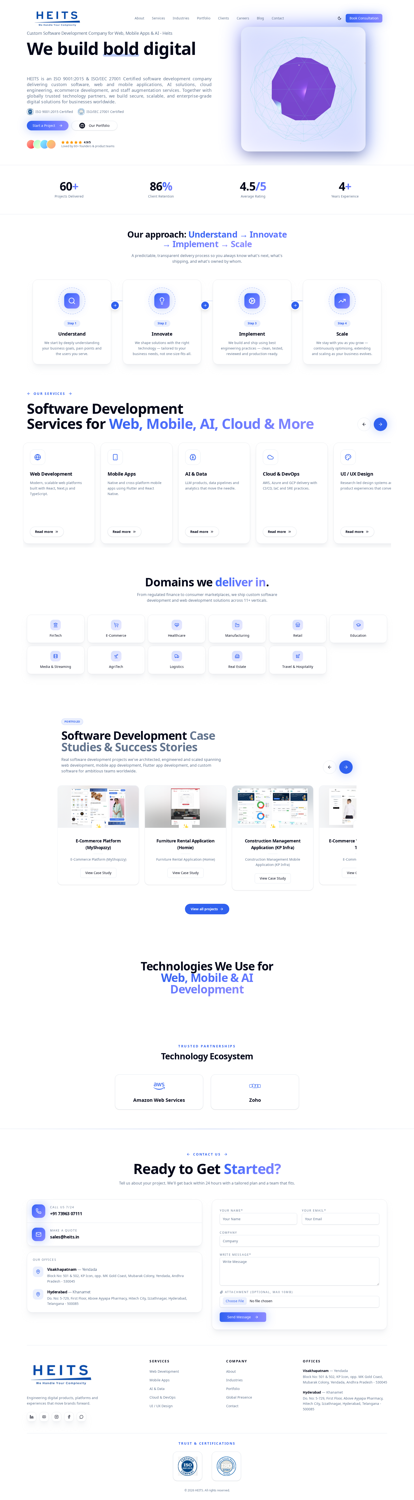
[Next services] (380, 424)
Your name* (231, 1210)
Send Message (239, 1317)
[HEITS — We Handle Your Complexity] (58, 18)
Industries (181, 18)
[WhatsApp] (81, 1417)
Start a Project (44, 125)
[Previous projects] (329, 767)
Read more (44, 531)
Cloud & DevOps (163, 1397)
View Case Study (98, 872)
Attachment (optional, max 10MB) (259, 1292)
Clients (223, 18)
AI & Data (157, 1388)
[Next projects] (346, 767)
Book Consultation (364, 18)
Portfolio (203, 18)
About (139, 18)
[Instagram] (56, 1417)
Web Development (164, 1371)
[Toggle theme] (339, 18)
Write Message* (235, 1255)
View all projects (204, 909)
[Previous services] (364, 424)
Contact (278, 18)
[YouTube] (44, 1417)
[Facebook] (69, 1417)
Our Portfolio (99, 125)
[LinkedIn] (31, 1417)
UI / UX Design (161, 1406)
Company (228, 1233)
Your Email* (314, 1210)
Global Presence (239, 1397)
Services (158, 18)
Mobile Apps (160, 1380)
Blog (260, 18)
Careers (243, 18)
